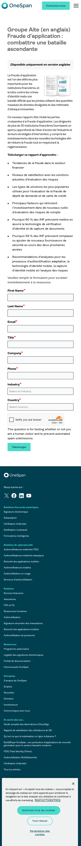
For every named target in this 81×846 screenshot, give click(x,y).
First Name (16, 290)
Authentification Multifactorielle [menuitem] (20, 757)
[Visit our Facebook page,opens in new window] (14, 496)
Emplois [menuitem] (8, 686)
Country (13, 400)
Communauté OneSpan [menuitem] (16, 667)
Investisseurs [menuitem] (11, 704)
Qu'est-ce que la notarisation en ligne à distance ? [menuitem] (30, 736)
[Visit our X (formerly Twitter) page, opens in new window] (7, 496)
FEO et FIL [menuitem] (9, 605)
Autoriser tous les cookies (38, 810)
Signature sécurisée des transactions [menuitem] (23, 623)
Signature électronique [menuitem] (16, 512)
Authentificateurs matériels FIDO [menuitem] (21, 549)
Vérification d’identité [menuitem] (15, 524)
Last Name (15, 306)
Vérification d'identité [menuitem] (15, 763)
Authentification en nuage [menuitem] (17, 573)
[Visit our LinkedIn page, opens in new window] (22, 496)
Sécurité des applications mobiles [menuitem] (21, 561)
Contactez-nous (56, 5)
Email (11, 322)
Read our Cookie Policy (47, 800)
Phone (12, 369)
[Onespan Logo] (17, 5)
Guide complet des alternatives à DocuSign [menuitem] (26, 724)
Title (11, 337)
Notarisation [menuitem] (10, 518)
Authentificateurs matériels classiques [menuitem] (24, 555)
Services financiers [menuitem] (13, 593)
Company (14, 353)
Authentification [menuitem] (12, 617)
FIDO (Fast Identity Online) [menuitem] (18, 751)
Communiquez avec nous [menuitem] (17, 710)
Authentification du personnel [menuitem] (19, 635)
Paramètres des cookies (40, 833)
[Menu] (76, 6)
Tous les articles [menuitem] (12, 769)
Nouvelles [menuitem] (9, 692)
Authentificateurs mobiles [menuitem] (17, 567)
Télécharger (19, 447)
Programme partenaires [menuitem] (16, 649)
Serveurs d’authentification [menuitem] (18, 579)
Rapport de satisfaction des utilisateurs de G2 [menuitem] (28, 730)
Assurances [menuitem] (10, 599)
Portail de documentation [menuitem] (17, 661)
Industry (14, 384)
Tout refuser (40, 820)
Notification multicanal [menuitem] (15, 530)
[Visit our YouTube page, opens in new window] (29, 496)
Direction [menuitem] (9, 698)
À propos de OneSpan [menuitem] (15, 680)
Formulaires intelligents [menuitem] (16, 536)
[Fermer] (73, 784)
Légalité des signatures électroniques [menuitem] (23, 655)
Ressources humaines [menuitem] (15, 611)
